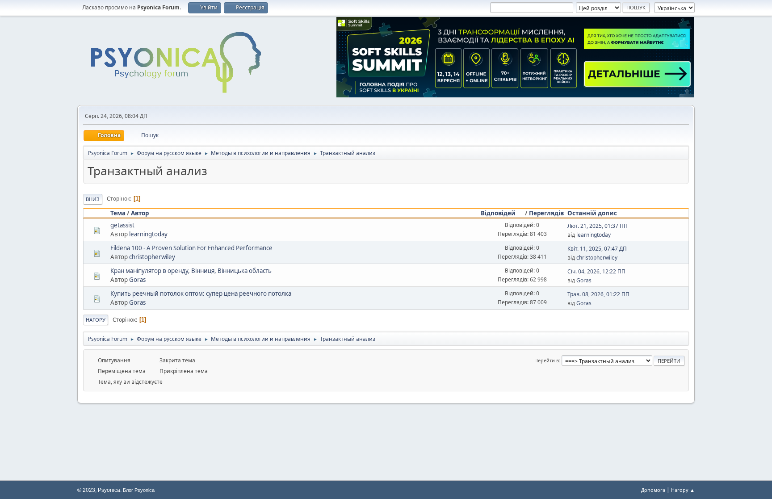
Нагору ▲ (683, 489)
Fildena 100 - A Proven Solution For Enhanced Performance (191, 248)
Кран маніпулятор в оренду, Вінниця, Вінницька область (191, 271)
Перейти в (546, 360)
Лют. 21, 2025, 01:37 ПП (597, 226)
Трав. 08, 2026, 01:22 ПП (598, 294)
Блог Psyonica (139, 490)
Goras (137, 280)
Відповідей (498, 213)
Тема (118, 213)
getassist (122, 225)
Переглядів (546, 213)
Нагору (95, 319)
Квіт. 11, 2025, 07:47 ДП (597, 248)
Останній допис (592, 213)
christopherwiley (152, 257)
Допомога (653, 489)
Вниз (93, 199)
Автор (140, 213)
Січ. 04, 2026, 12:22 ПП (596, 271)
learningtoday (148, 234)
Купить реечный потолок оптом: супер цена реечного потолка (200, 293)
